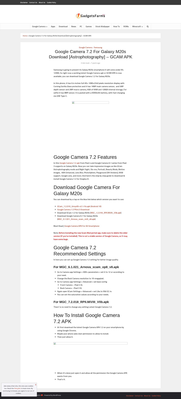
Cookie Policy (51, 2)
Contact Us (33, 2)
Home (25, 35)
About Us (42, 2)
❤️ (42, 395)
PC (81, 26)
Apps (53, 26)
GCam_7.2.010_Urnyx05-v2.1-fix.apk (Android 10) (79, 206)
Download (63, 26)
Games (89, 26)
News (73, 26)
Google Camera (38, 26)
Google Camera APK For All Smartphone (82, 225)
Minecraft (136, 26)
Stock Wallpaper (102, 26)
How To (116, 26)
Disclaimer (24, 2)
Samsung (98, 47)
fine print (17, 388)
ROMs (126, 26)
